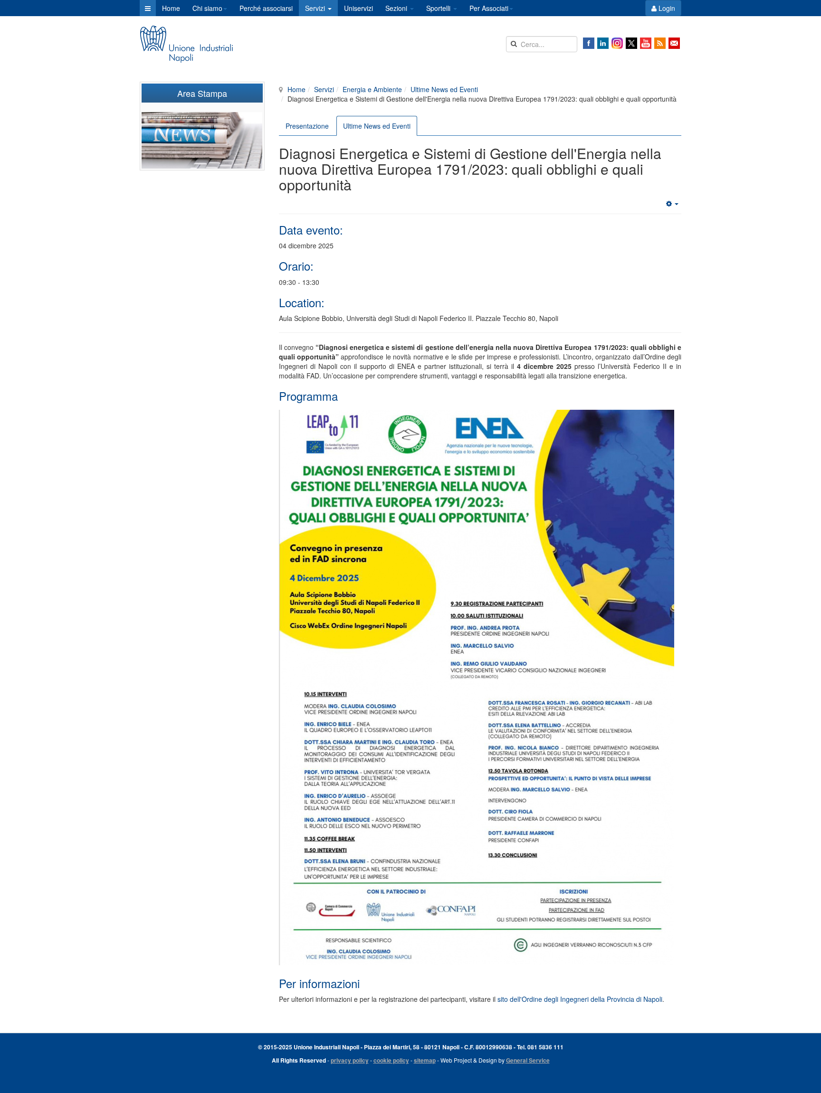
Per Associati (488, 8)
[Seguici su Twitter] (631, 43)
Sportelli (439, 8)
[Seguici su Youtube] (645, 43)
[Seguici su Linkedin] (603, 43)
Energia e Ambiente (372, 89)
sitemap (425, 1060)
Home (171, 8)
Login (666, 8)
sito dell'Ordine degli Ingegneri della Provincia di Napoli (579, 999)
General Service (528, 1060)
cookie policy (391, 1060)
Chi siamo (207, 8)
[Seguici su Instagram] (617, 43)
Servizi (316, 8)
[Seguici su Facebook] (588, 43)
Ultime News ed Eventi (444, 89)
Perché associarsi (266, 8)
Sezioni (397, 8)
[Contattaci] (674, 43)
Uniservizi (358, 8)
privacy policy (350, 1060)
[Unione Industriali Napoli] (186, 44)
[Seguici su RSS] (660, 43)
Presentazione (307, 126)
